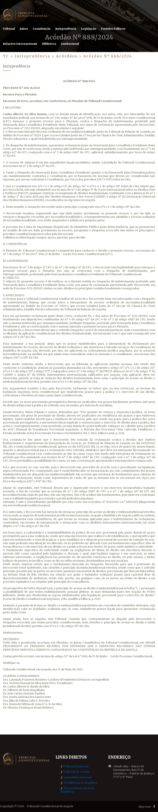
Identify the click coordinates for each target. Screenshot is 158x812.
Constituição (41, 28)
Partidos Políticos (113, 28)
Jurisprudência (65, 28)
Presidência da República (80, 782)
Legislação (88, 28)
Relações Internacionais (20, 43)
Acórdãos (67, 56)
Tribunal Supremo (76, 766)
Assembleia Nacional (78, 777)
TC (6, 56)
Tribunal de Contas (76, 771)
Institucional (70, 43)
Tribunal (9, 28)
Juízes (24, 28)
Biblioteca (49, 43)
